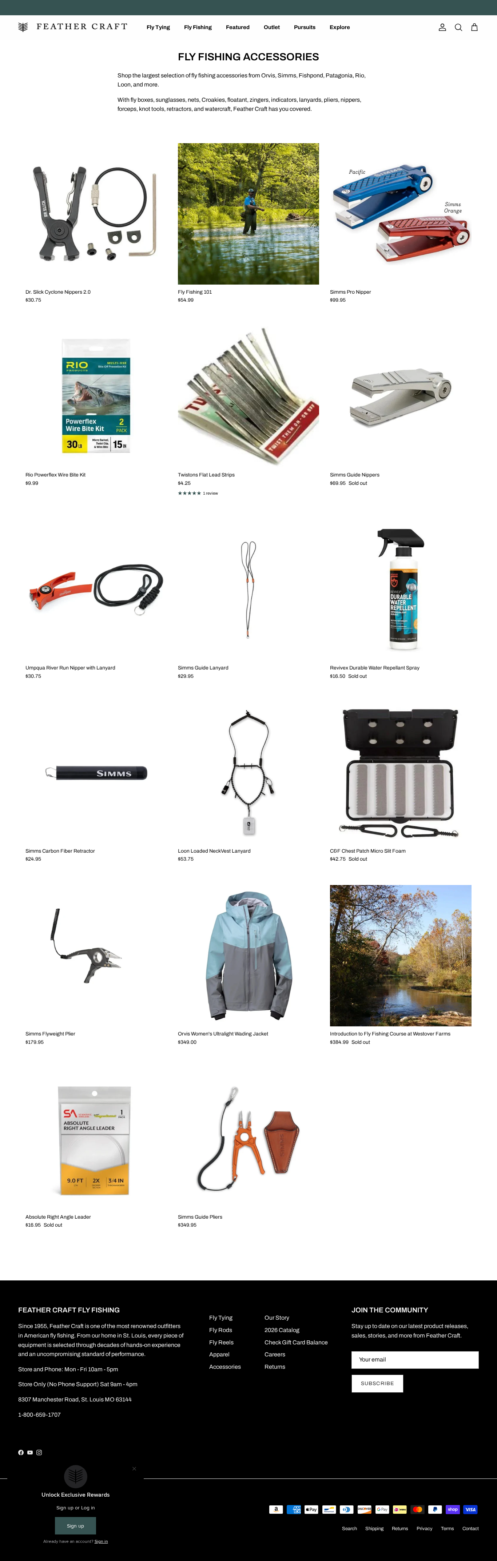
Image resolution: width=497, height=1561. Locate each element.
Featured (238, 27)
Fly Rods (220, 1330)
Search (349, 1528)
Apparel (219, 1354)
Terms (447, 1528)
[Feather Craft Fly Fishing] (72, 27)
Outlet (272, 27)
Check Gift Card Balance (296, 1342)
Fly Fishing (198, 27)
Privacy (425, 1528)
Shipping (374, 1528)
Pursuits (304, 27)
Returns (275, 1367)
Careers (275, 1354)
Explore (340, 27)
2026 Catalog (282, 1330)
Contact (470, 1528)
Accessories (225, 1367)
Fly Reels (221, 1342)
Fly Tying (158, 27)
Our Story (277, 1318)
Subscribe (377, 1383)
